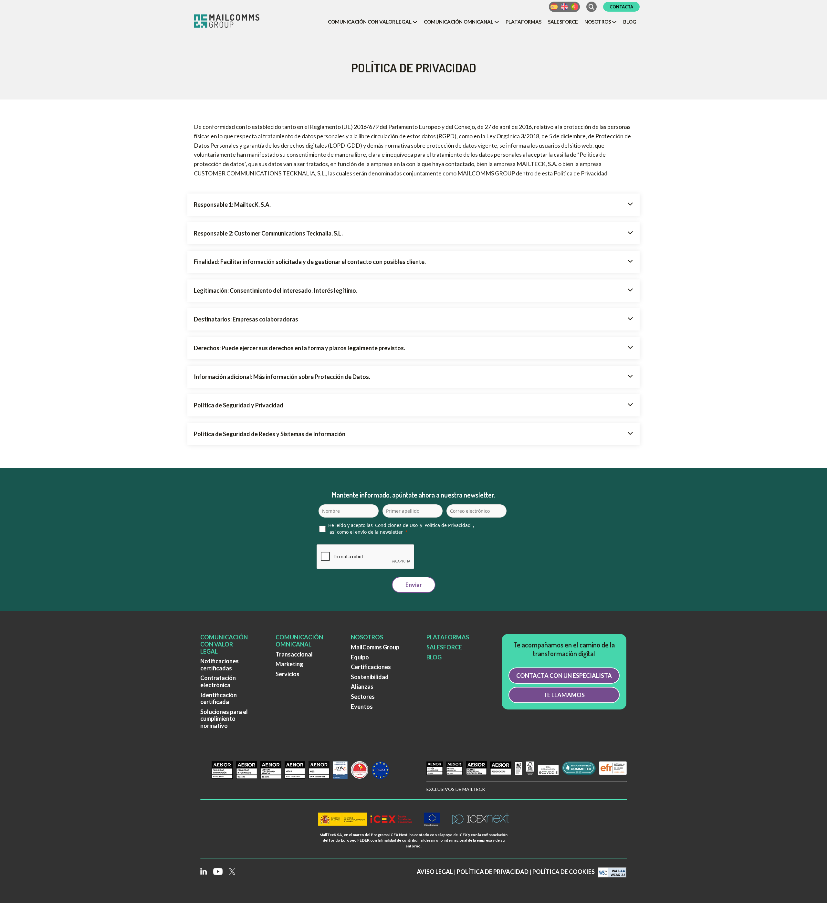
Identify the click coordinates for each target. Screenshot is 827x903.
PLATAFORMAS (447, 637)
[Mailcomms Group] (232, 21)
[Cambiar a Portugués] (574, 6)
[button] (373, 21)
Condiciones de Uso (396, 525)
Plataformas (523, 22)
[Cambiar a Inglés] (564, 6)
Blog (629, 22)
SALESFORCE (444, 647)
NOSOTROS (367, 637)
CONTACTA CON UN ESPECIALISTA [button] (564, 675)
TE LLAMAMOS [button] (564, 694)
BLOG (434, 657)
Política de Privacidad (447, 525)
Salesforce (563, 22)
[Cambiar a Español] (554, 6)
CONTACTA (621, 6)
